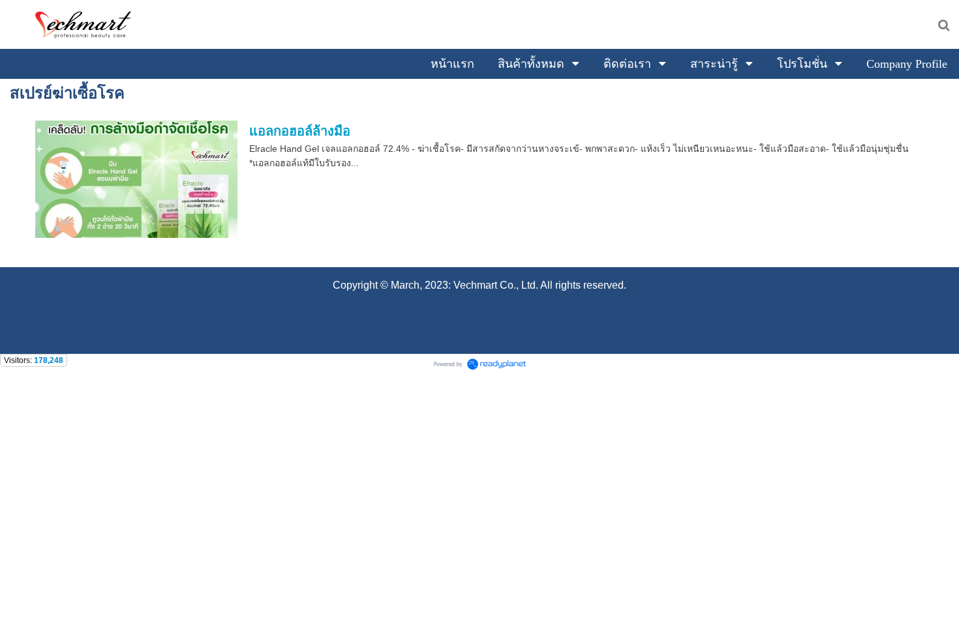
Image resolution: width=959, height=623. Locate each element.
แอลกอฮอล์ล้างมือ (299, 131)
